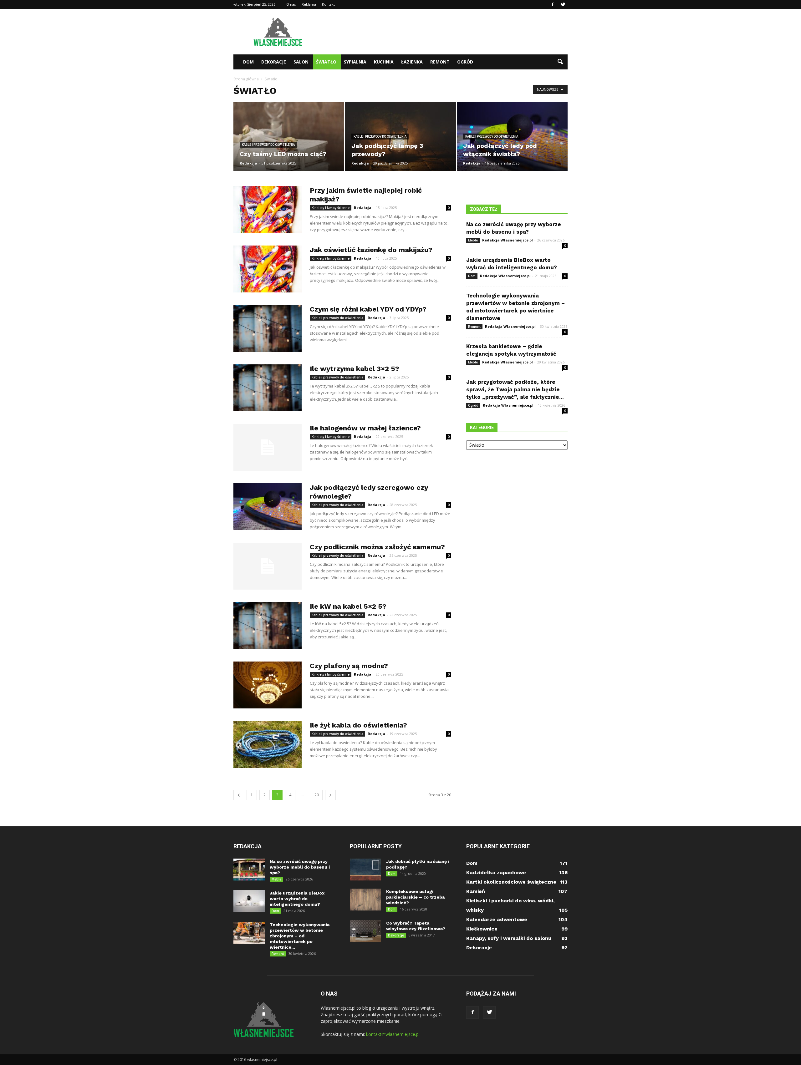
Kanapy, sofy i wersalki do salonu (508, 938)
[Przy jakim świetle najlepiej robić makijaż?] (267, 209)
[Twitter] (563, 4)
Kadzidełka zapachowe (496, 872)
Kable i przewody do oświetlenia (268, 144)
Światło (326, 62)
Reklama (309, 4)
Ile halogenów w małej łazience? (365, 428)
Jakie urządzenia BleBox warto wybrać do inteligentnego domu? (297, 898)
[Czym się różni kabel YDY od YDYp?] (267, 328)
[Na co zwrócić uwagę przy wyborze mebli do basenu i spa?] (249, 869)
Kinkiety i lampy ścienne (330, 207)
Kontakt (328, 4)
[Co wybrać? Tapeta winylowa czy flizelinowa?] (365, 931)
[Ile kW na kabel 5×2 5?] (267, 625)
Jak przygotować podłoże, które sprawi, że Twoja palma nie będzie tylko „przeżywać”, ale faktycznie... (515, 389)
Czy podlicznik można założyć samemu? (377, 547)
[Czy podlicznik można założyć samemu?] (267, 566)
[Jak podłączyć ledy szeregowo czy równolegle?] (267, 506)
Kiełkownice (481, 929)
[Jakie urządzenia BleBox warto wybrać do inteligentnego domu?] (249, 901)
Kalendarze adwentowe (496, 919)
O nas (291, 4)
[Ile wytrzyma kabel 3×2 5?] (267, 387)
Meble (473, 240)
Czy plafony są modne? (349, 666)
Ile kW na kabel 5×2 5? (348, 606)
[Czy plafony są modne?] (267, 685)
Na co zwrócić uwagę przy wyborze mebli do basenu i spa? (300, 867)
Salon (301, 62)
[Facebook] (552, 4)
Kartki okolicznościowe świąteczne (511, 882)
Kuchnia (384, 62)
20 (316, 795)
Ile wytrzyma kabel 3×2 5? (354, 369)
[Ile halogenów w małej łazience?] (267, 447)
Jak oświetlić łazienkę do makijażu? (371, 250)
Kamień (475, 891)
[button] (560, 61)
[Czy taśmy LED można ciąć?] (288, 136)
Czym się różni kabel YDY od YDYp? (368, 309)
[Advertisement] (454, 32)
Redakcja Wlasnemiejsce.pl (507, 240)
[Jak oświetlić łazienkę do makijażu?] (267, 269)
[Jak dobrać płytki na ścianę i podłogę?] (365, 869)
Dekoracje (273, 62)
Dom (248, 62)
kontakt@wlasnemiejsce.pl (393, 1034)
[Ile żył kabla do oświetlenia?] (267, 744)
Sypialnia (355, 62)
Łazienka (412, 62)
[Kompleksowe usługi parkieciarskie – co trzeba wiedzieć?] (365, 899)
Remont (440, 62)
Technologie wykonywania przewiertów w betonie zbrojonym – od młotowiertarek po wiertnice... (299, 936)
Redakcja (248, 163)
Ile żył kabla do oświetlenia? (358, 725)
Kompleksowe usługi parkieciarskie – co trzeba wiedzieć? (415, 897)
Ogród (465, 62)
